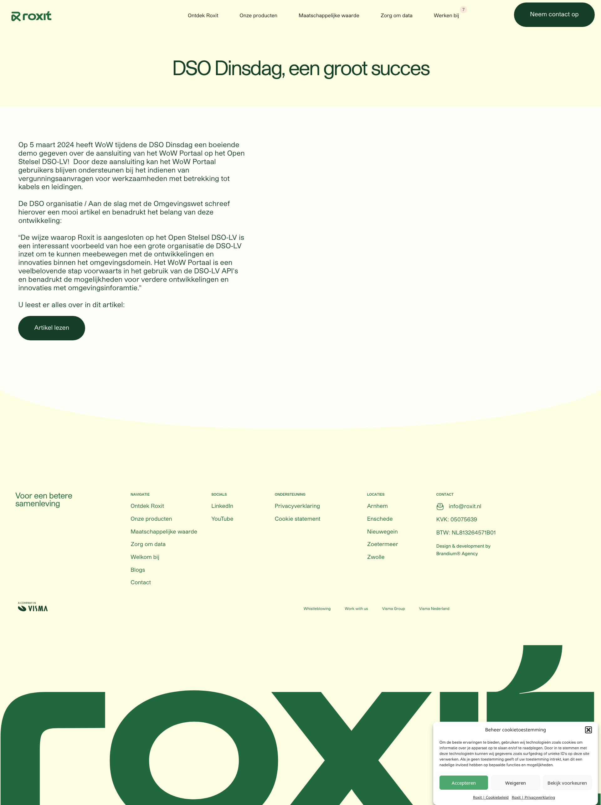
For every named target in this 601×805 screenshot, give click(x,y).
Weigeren (515, 783)
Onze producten (259, 15)
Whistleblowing (317, 609)
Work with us (356, 609)
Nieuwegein (382, 532)
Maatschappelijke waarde (329, 15)
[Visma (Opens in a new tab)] (32, 606)
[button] (588, 730)
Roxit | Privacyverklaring (533, 797)
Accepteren (464, 783)
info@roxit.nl (465, 506)
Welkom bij (145, 557)
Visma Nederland (434, 609)
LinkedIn (222, 506)
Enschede (380, 519)
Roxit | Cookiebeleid (491, 797)
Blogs (138, 570)
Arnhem (377, 506)
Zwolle (376, 557)
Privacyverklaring (297, 506)
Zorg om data (397, 15)
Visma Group (393, 609)
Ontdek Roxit (203, 15)
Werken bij (446, 15)
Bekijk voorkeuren (567, 783)
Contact (141, 583)
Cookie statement (298, 519)
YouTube (222, 519)
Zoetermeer (382, 544)
